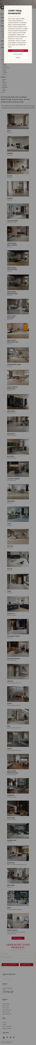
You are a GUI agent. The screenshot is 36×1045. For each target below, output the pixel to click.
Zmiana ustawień (18, 54)
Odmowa (18, 57)
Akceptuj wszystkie (18, 50)
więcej (9, 46)
